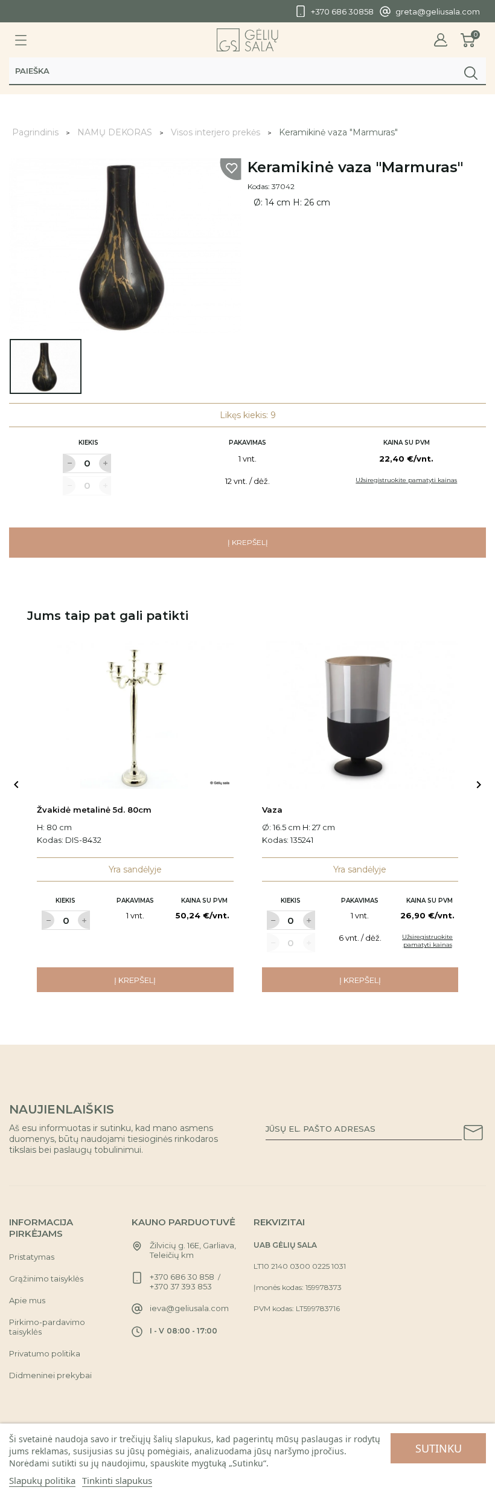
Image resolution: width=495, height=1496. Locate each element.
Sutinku (438, 1448)
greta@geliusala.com (437, 11)
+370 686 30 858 (182, 1277)
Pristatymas (31, 1257)
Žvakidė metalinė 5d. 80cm (94, 809)
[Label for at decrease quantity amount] (69, 463)
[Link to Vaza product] (360, 715)
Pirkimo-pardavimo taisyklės (47, 1326)
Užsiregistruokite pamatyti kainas (406, 480)
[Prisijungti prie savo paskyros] (440, 40)
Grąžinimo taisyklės (46, 1278)
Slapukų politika (42, 1480)
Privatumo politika (44, 1353)
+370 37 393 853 (181, 1286)
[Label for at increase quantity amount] (105, 463)
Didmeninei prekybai (50, 1375)
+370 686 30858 (342, 11)
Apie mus (27, 1300)
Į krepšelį (248, 542)
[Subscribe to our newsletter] (473, 1134)
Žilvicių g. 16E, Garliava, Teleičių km (193, 1250)
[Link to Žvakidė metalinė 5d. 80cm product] (135, 715)
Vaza (272, 809)
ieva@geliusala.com (189, 1308)
